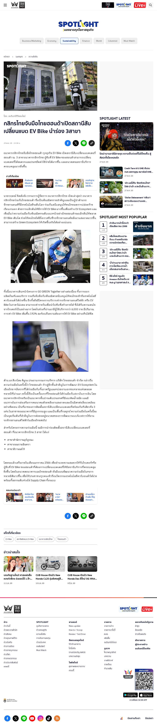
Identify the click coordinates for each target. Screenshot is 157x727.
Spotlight (19, 56)
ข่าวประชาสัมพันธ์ (11, 662)
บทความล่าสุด (74, 656)
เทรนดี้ (71, 670)
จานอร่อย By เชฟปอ (77, 652)
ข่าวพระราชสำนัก (10, 630)
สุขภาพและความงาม (77, 666)
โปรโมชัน (72, 648)
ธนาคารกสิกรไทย (45, 539)
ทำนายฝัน (108, 668)
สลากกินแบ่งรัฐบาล (144, 622)
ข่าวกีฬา (7, 654)
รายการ (107, 622)
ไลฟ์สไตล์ (73, 662)
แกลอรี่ (6, 666)
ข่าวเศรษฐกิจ (41, 630)
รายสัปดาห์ (108, 660)
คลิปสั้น (107, 638)
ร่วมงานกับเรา (134, 718)
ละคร (106, 634)
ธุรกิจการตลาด (42, 626)
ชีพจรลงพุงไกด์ (76, 640)
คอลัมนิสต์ (40, 646)
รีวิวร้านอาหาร (75, 644)
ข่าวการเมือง (9, 646)
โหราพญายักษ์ (110, 652)
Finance (86, 41)
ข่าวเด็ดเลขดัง (140, 634)
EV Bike (9, 539)
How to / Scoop (75, 630)
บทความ (107, 656)
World (99, 41)
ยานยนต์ (73, 622)
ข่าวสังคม (7, 634)
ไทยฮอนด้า (62, 539)
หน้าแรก (7, 56)
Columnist (112, 41)
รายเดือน (107, 664)
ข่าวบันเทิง (8, 642)
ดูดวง (107, 648)
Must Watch (129, 41)
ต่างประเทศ (41, 642)
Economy (52, 41)
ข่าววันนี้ (7, 626)
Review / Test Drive (77, 634)
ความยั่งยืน (33, 56)
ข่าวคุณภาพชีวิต (10, 638)
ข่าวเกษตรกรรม (10, 658)
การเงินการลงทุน (43, 638)
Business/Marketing (31, 41)
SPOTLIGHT (42, 622)
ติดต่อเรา (149, 718)
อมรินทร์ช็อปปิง (142, 648)
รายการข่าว (109, 626)
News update (74, 626)
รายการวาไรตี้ (109, 630)
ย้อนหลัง (138, 630)
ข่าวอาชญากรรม (10, 650)
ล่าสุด (137, 626)
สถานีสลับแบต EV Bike (25, 539)
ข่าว (5, 622)
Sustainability (69, 41)
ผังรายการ (140, 640)
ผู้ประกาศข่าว (141, 644)
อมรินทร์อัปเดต (110, 642)
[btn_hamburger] (5, 5)
